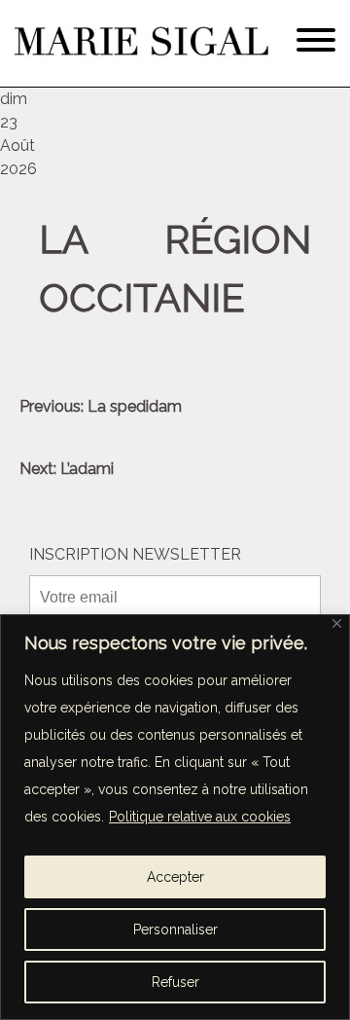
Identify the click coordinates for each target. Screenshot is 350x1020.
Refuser (175, 982)
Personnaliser (175, 929)
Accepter (175, 877)
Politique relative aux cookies (200, 816)
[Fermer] (336, 623)
